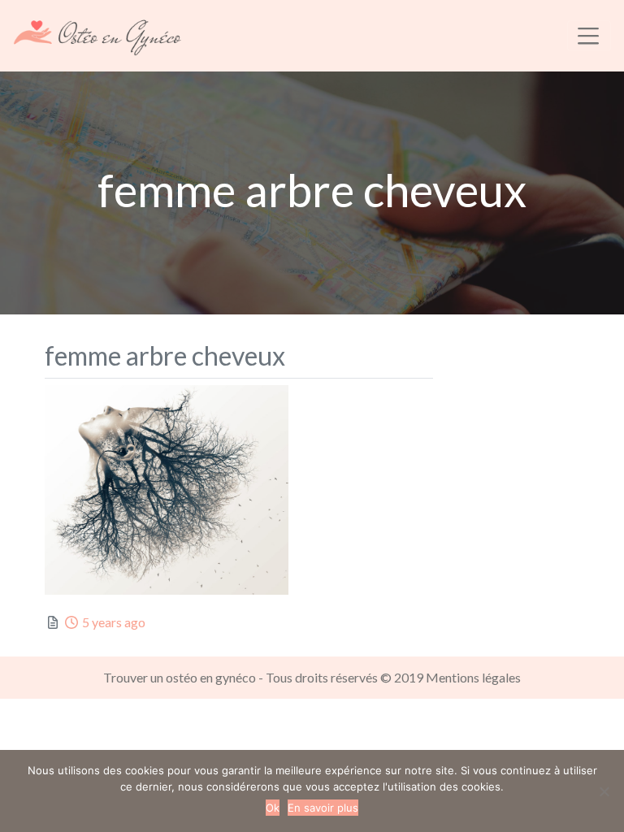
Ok (273, 807)
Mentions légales (473, 677)
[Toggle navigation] (589, 35)
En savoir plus (323, 807)
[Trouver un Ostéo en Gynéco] (97, 33)
